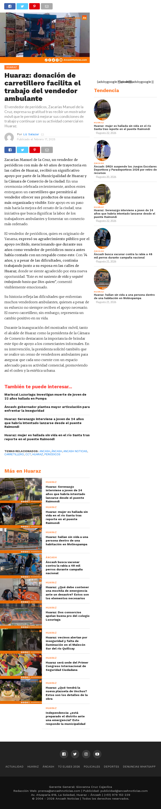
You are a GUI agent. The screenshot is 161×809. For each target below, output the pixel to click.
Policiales (92, 766)
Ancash (44, 451)
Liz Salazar (31, 134)
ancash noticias (75, 451)
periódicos (52, 454)
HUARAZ (37, 454)
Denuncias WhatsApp (139, 766)
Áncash (56, 451)
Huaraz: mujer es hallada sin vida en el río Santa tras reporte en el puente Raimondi (47, 437)
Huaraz (33, 766)
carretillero (14, 454)
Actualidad (14, 766)
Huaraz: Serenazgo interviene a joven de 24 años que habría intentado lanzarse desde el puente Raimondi (44, 423)
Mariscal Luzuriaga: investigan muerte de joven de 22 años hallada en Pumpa (45, 396)
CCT (28, 454)
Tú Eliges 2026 (69, 766)
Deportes (111, 766)
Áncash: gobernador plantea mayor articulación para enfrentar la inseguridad (47, 409)
